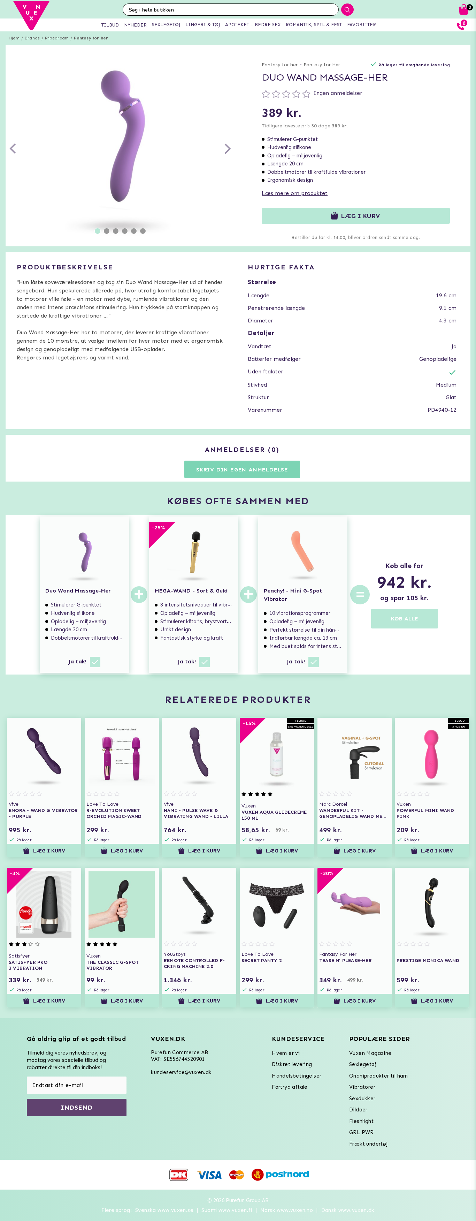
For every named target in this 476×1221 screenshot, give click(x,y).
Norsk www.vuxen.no (286, 1210)
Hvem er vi (286, 1053)
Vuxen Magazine (370, 1053)
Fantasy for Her (322, 65)
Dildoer (358, 1110)
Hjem (14, 38)
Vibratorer (362, 1087)
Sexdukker (362, 1098)
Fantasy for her (91, 38)
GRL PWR (361, 1132)
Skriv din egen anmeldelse (242, 469)
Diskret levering (292, 1064)
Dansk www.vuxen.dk (348, 1210)
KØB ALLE (404, 618)
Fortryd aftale (290, 1087)
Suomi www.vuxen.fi (226, 1210)
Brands (32, 38)
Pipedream (57, 38)
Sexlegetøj (362, 1064)
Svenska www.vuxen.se (164, 1210)
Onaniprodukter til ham (378, 1076)
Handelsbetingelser (296, 1076)
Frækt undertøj (368, 1144)
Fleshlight (361, 1121)
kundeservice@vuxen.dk (181, 1072)
